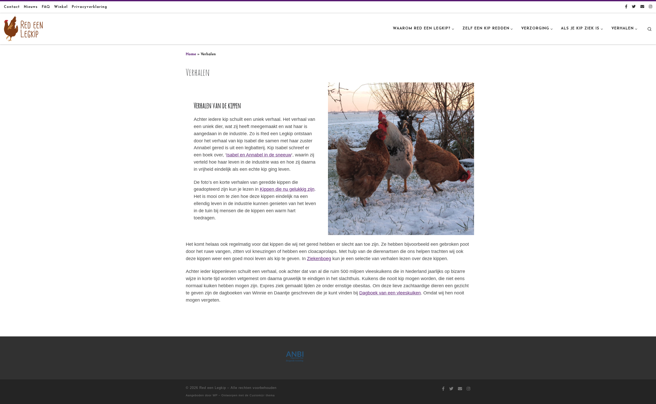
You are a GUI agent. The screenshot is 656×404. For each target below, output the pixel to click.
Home (191, 54)
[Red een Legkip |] (23, 28)
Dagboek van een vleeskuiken (390, 292)
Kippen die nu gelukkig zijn (287, 189)
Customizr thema (262, 395)
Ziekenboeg (319, 258)
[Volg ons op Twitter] (634, 7)
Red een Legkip (212, 388)
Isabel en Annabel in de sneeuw (258, 154)
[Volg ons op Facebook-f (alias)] (626, 7)
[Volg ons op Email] (642, 7)
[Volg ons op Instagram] (650, 7)
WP (215, 395)
